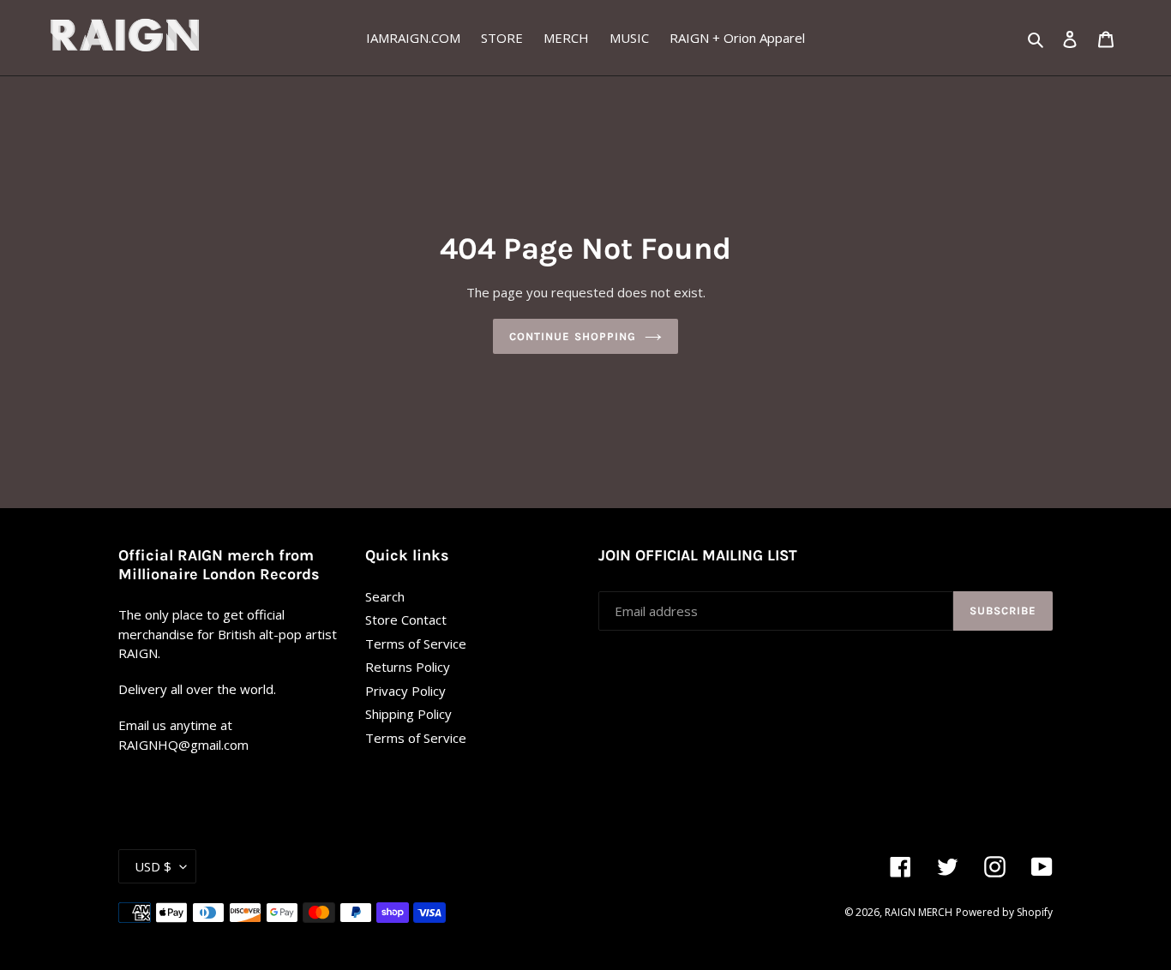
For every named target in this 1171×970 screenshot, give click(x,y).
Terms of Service (415, 643)
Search (385, 596)
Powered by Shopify (1004, 912)
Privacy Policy (405, 690)
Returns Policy (407, 666)
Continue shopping (572, 336)
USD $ (153, 866)
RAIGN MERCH (918, 912)
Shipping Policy (408, 713)
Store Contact (406, 619)
